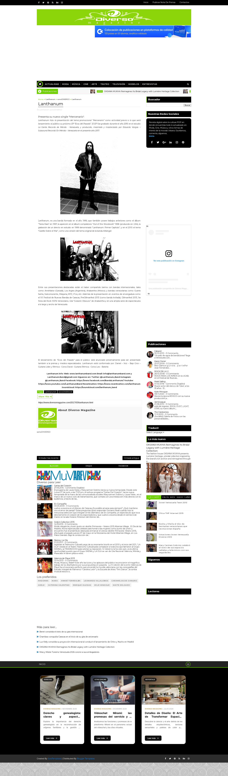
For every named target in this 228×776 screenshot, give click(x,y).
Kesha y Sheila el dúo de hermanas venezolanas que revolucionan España (173, 526)
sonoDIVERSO (63, 99)
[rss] (53, 3)
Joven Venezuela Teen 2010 (173, 502)
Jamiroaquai (159, 402)
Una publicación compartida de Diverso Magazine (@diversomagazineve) (179, 288)
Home (41, 99)
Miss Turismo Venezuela (181, 91)
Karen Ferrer (160, 361)
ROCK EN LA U (161, 371)
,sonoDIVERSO (55, 110)
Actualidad (52, 84)
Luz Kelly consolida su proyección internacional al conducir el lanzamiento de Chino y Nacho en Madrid (86, 642)
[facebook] (39, 3)
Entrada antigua (131, 458)
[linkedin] (170, 142)
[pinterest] (48, 3)
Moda (65, 84)
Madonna (43, 581)
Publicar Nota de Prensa (164, 2)
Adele (41, 585)
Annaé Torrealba (71, 581)
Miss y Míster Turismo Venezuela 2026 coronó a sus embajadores (69, 652)
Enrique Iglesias (82, 585)
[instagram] (62, 3)
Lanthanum (50, 99)
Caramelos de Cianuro (124, 581)
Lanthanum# (50, 392)
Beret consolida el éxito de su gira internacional (61, 632)
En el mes (168, 497)
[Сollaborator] (143, 31)
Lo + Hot (153, 497)
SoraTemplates (54, 758)
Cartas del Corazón (62, 486)
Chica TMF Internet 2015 (171, 513)
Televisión (118, 84)
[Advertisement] (114, 57)
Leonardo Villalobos (96, 581)
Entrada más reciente (48, 458)
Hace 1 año (184, 497)
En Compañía (60, 504)
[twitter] (43, 3)
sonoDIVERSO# (65, 392)
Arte (94, 84)
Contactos (184, 2)
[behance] (57, 3)
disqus (89, 466)
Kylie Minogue (102, 585)
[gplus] (164, 142)
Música (76, 84)
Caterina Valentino (59, 585)
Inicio (145, 2)
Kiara (55, 581)
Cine (85, 84)
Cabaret (158, 351)
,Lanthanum (44, 110)
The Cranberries (161, 412)
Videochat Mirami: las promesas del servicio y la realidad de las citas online (113, 716)
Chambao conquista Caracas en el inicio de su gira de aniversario (68, 637)
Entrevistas (149, 84)
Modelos (133, 84)
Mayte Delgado (121, 585)
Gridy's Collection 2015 (64, 522)
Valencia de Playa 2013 (64, 558)
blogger (54, 466)
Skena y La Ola (61, 540)
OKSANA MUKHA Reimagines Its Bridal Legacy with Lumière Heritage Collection (122, 91)
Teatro (104, 84)
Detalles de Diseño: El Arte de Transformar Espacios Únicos (163, 716)
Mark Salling (159, 381)
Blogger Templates (86, 758)
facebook (123, 466)
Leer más (50, 738)
